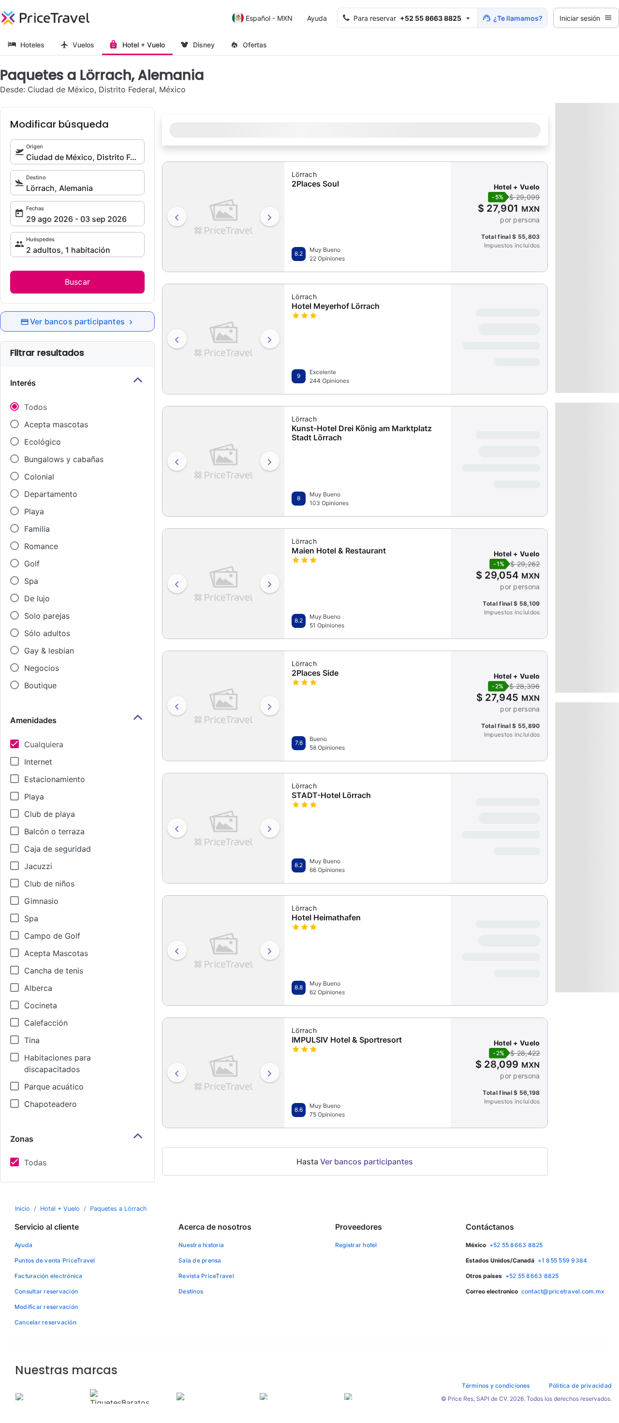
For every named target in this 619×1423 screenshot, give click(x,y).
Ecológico (42, 442)
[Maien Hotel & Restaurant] (223, 582)
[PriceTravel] (45, 18)
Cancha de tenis (53, 970)
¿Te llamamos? (518, 18)
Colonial (39, 476)
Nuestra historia (201, 1245)
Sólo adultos (47, 633)
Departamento (50, 494)
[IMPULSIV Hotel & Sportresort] (223, 1071)
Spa (31, 581)
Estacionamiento (54, 779)
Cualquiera (43, 744)
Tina (32, 1040)
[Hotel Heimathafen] (223, 949)
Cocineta (40, 1005)
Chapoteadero (50, 1104)
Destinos (190, 1291)
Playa (34, 511)
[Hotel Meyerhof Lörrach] (223, 338)
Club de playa (49, 814)
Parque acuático (54, 1086)
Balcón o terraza (54, 831)
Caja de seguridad (57, 849)
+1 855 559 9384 (563, 1260)
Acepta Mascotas (56, 953)
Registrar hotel (356, 1245)
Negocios (41, 668)
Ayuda (317, 18)
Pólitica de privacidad (580, 1385)
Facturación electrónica (49, 1275)
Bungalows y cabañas (63, 459)
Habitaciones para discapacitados (57, 1063)
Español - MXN (269, 18)
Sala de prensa (199, 1260)
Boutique (40, 685)
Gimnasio (41, 901)
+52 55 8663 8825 (516, 1245)
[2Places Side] (223, 705)
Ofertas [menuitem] (255, 45)
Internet (38, 762)
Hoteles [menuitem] (32, 45)
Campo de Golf (52, 936)
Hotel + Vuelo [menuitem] (143, 45)
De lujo (37, 598)
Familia (37, 529)
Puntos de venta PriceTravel (55, 1260)
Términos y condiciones (496, 1385)
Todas (35, 1162)
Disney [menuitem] (204, 45)
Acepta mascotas (56, 424)
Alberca (38, 988)
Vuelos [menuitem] (83, 45)
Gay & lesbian (49, 650)
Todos (35, 407)
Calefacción (46, 1023)
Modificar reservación (46, 1306)
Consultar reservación (46, 1291)
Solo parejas (47, 616)
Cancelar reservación (45, 1322)
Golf (32, 563)
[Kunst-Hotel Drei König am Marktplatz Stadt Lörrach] (223, 460)
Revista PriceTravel (206, 1275)
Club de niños (49, 883)
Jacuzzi (38, 866)
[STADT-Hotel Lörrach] (223, 827)
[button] (407, 18)
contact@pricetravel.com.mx (562, 1291)
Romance (41, 546)
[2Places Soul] (223, 215)
